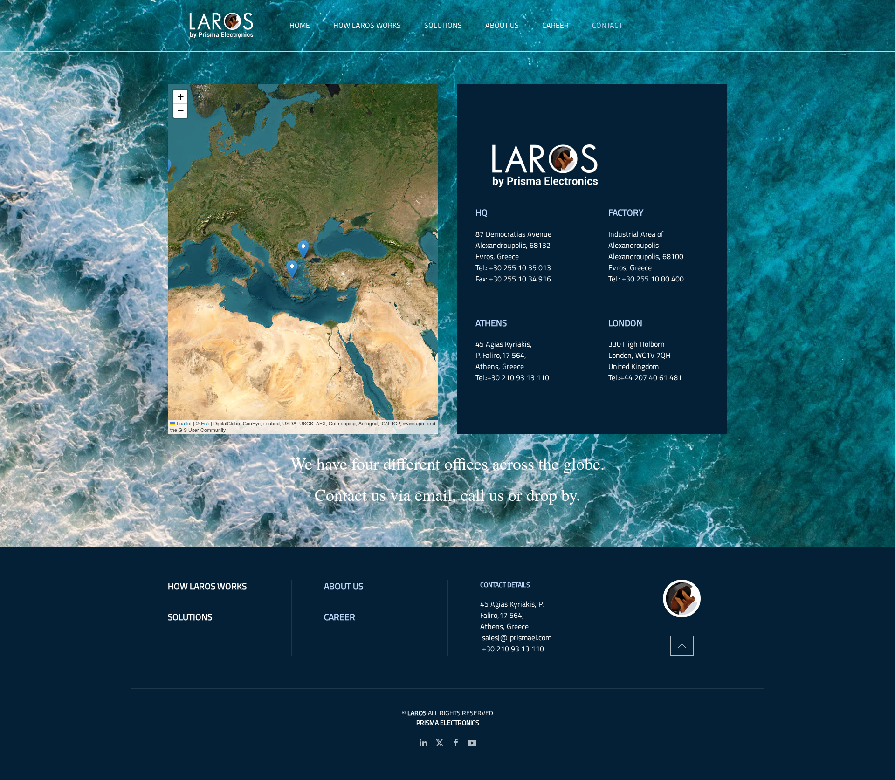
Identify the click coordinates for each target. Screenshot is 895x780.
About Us (343, 586)
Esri (205, 423)
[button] (303, 249)
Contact (607, 25)
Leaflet (183, 423)
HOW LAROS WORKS (367, 25)
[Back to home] (223, 25)
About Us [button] (502, 25)
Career (555, 25)
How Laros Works (207, 586)
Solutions (443, 25)
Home (299, 25)
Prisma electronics (447, 722)
